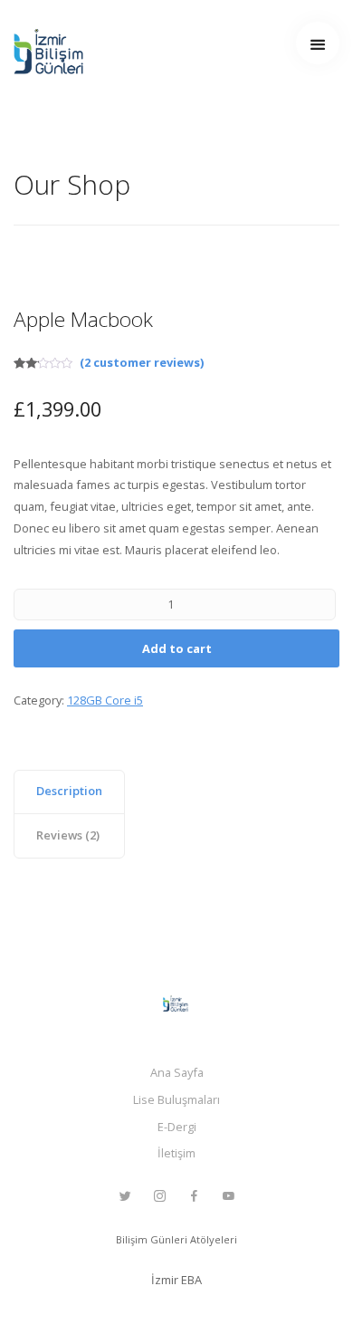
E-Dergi (176, 1126)
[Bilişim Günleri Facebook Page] (193, 1196)
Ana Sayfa (177, 1072)
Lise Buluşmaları (176, 1099)
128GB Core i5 (105, 700)
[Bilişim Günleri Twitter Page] (125, 1196)
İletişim (176, 1153)
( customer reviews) (142, 362)
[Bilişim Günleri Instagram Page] (159, 1196)
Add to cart (177, 648)
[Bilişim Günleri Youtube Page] (228, 1196)
